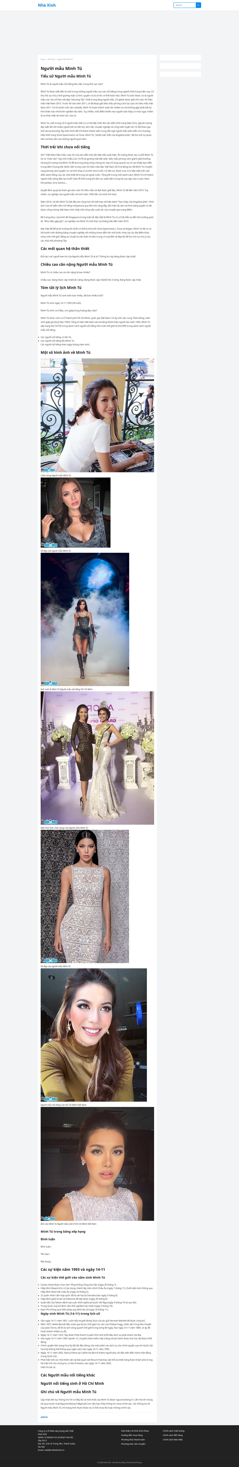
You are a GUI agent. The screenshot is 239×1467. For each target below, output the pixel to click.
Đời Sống (51, 59)
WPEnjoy (138, 1462)
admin (44, 1417)
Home (43, 59)
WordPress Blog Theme (122, 1462)
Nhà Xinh (47, 5)
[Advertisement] (119, 31)
